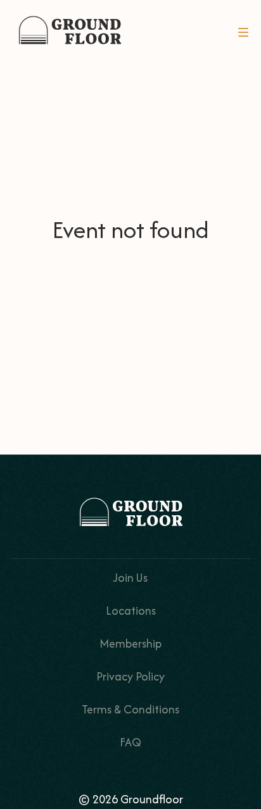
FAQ (130, 742)
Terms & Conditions (130, 709)
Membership (130, 643)
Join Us (130, 577)
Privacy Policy (130, 676)
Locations (131, 610)
